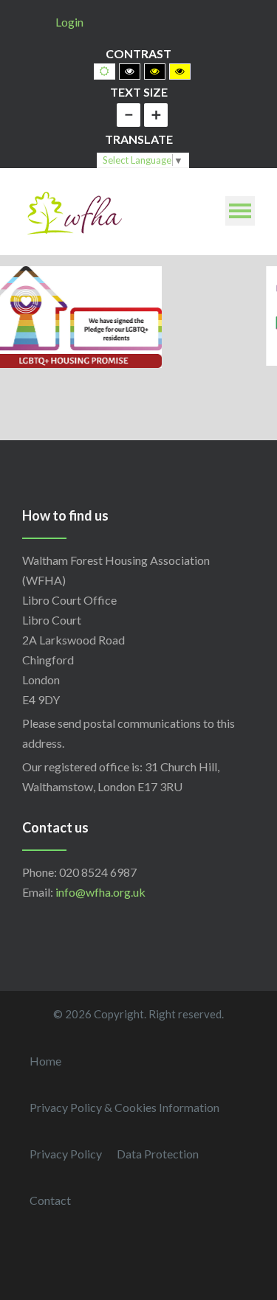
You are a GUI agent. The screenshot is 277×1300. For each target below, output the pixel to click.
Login (69, 22)
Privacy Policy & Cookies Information (124, 1107)
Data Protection (158, 1154)
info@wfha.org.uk (100, 892)
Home (45, 1061)
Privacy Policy (66, 1154)
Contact (50, 1200)
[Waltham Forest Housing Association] (74, 211)
